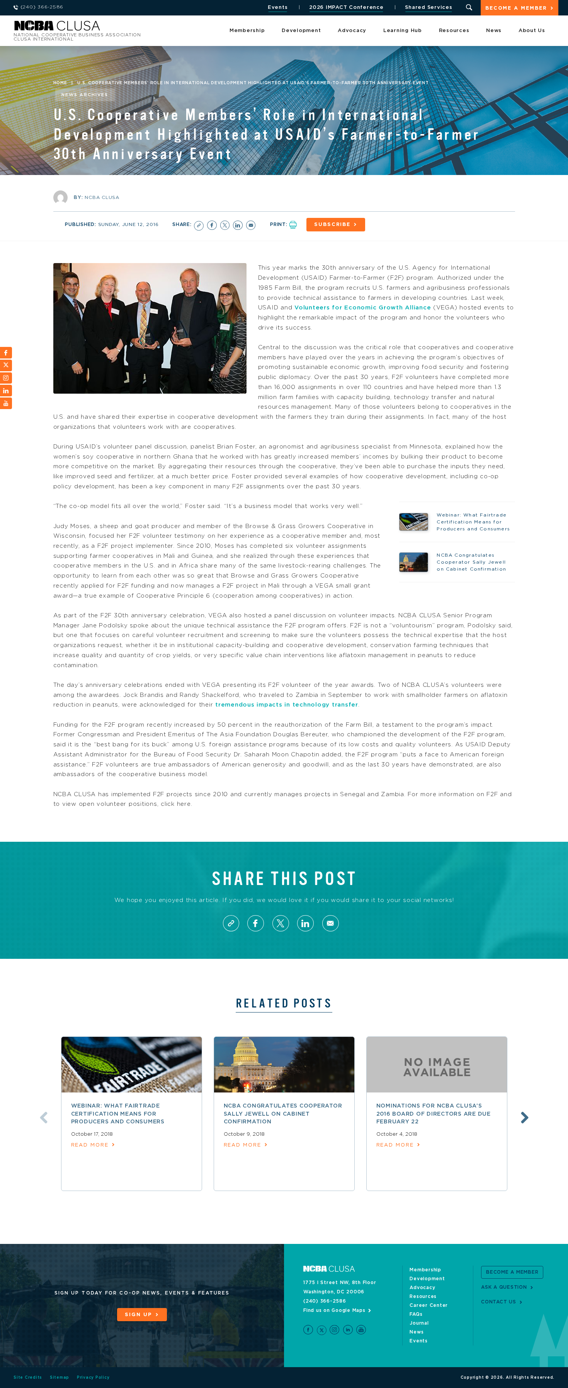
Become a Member (516, 8)
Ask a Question (504, 1287)
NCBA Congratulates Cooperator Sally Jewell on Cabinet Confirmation (283, 1114)
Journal (419, 1323)
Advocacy (352, 30)
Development (301, 30)
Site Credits (28, 1378)
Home (60, 83)
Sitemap (59, 1378)
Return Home (117, 28)
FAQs (416, 1314)
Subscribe (332, 224)
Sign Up (138, 1314)
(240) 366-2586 (324, 1301)
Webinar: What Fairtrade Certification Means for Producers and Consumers (118, 1114)
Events (278, 7)
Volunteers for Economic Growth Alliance (362, 308)
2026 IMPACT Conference (346, 7)
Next (525, 1117)
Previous (43, 1117)
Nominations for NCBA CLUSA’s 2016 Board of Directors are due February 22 (433, 1114)
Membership (247, 30)
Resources (454, 30)
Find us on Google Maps (334, 1310)
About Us (532, 30)
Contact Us (498, 1302)
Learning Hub (402, 30)
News (494, 30)
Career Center (429, 1305)
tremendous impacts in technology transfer (286, 705)
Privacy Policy (93, 1378)
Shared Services (428, 7)
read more (90, 1145)
